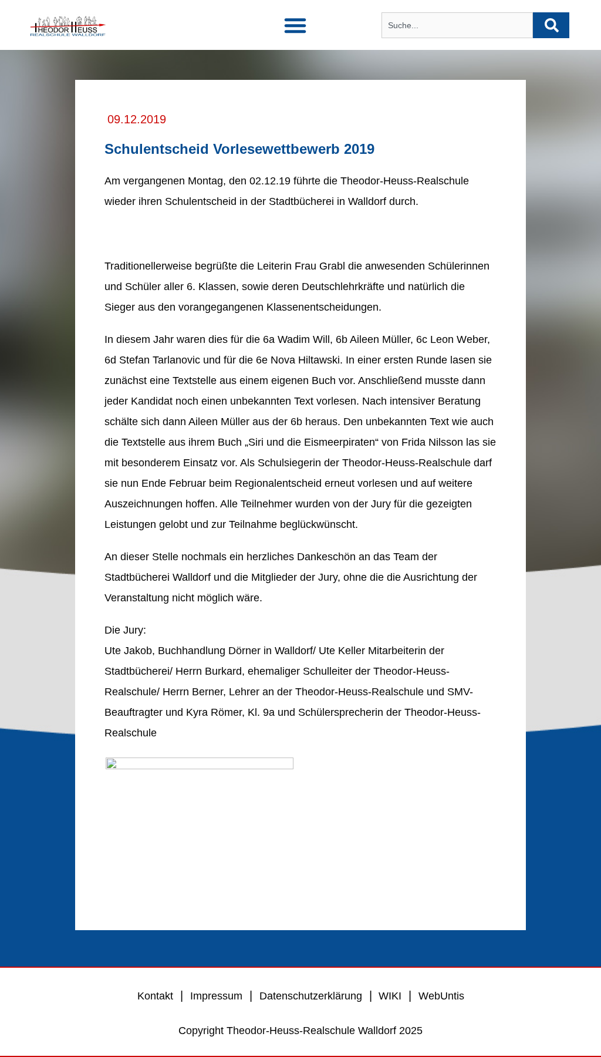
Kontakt (155, 996)
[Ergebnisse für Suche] (457, 45)
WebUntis (441, 996)
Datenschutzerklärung (310, 996)
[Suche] (551, 25)
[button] (295, 25)
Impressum (216, 996)
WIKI (388, 996)
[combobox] (457, 25)
